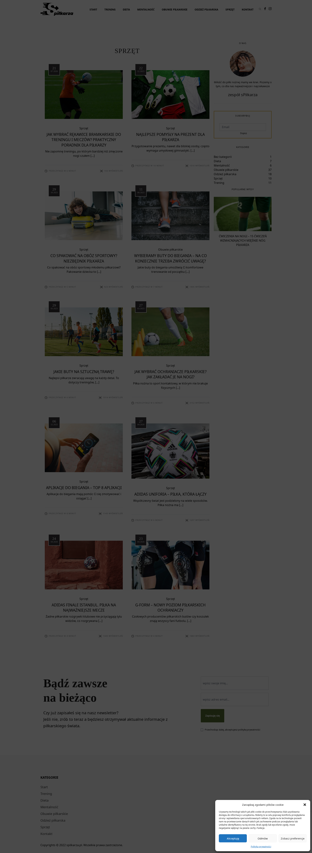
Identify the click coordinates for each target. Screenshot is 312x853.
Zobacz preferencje (292, 838)
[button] (305, 804)
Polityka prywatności (261, 846)
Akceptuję (233, 838)
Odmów (263, 838)
